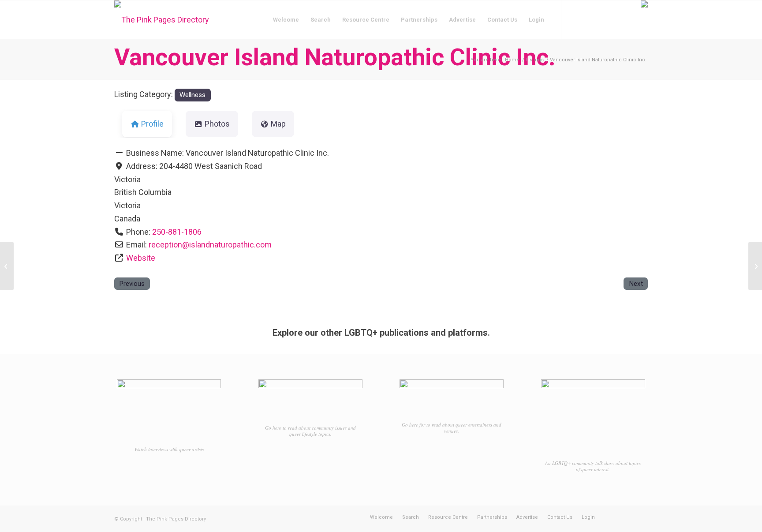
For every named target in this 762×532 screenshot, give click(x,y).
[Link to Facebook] (575, 19)
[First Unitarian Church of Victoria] (7, 266)
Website (140, 257)
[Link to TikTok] (601, 19)
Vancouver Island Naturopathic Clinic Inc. (335, 57)
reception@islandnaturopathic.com (210, 244)
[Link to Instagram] (588, 19)
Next (636, 284)
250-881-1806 (177, 231)
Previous (132, 284)
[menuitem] (286, 19)
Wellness (192, 95)
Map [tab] (278, 123)
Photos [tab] (217, 123)
